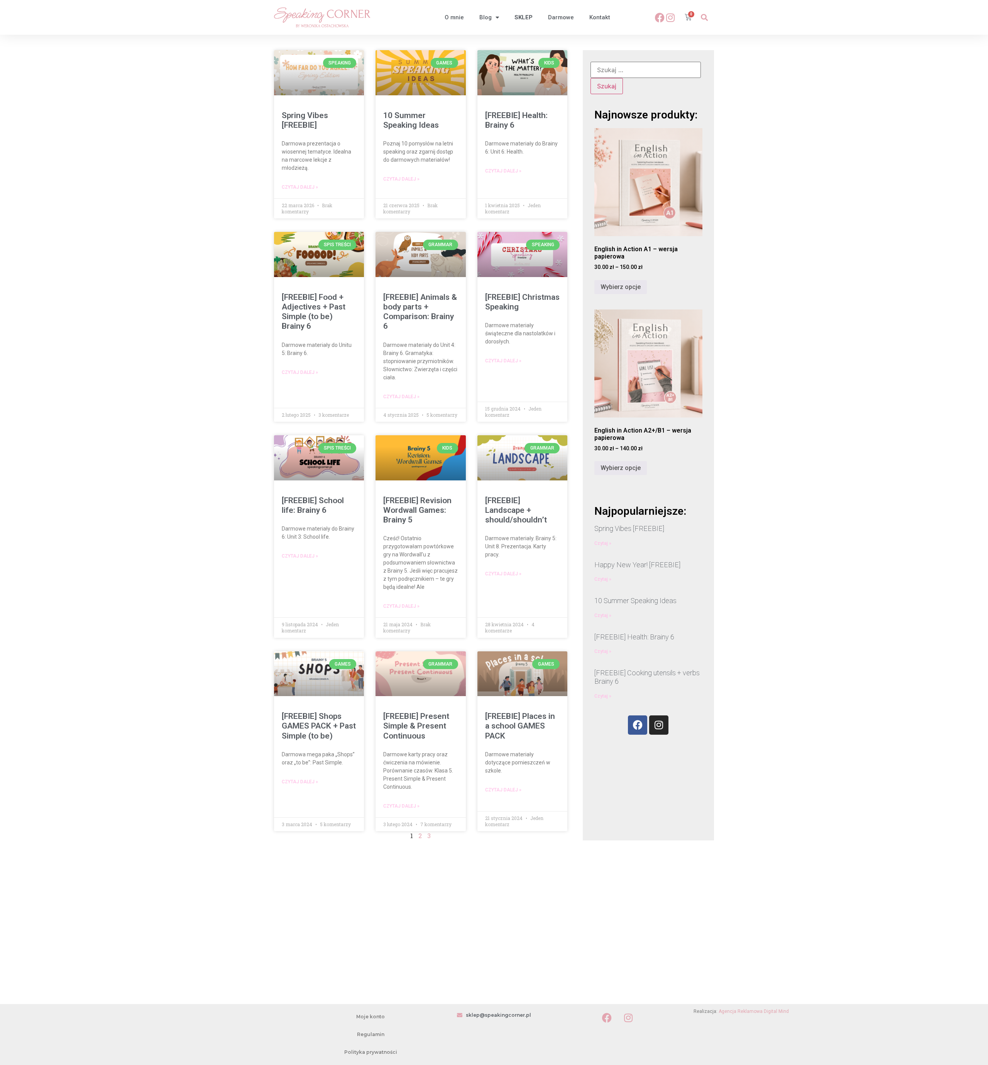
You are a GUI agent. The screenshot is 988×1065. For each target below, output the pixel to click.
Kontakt (599, 17)
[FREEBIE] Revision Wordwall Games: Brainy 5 (417, 510)
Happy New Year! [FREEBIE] (637, 565)
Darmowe (561, 17)
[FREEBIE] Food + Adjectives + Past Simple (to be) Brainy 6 (313, 311)
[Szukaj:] (645, 70)
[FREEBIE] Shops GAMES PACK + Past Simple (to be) (319, 726)
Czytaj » (602, 543)
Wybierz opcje (621, 287)
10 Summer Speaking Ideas (411, 120)
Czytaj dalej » (300, 187)
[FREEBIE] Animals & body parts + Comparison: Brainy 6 (420, 311)
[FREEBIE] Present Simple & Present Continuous (416, 726)
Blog (485, 17)
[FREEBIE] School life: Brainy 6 (313, 505)
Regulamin (370, 1034)
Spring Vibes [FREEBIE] (305, 120)
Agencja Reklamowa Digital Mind (754, 1011)
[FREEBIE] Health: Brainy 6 (634, 637)
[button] (704, 17)
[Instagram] (670, 17)
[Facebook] (659, 17)
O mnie (454, 17)
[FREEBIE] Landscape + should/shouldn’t (516, 510)
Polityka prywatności (370, 1052)
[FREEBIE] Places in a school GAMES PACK (520, 726)
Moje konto (370, 1016)
